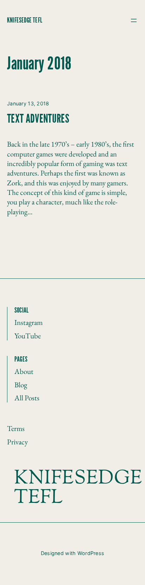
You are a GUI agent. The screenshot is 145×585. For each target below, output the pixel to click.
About (23, 371)
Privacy (17, 442)
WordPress (91, 553)
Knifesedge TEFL (24, 20)
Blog (20, 384)
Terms (16, 428)
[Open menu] (134, 20)
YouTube (27, 335)
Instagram (28, 322)
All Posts (26, 397)
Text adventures (38, 119)
